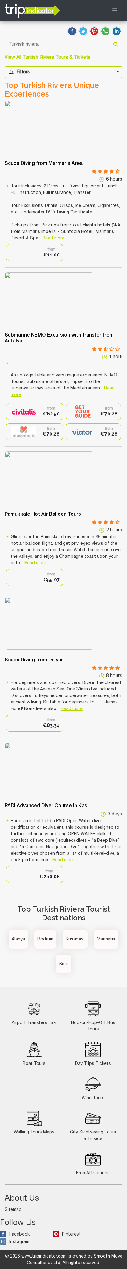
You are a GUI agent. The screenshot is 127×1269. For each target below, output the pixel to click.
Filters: (23, 72)
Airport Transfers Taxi (34, 1023)
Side (63, 964)
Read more (53, 238)
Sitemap (13, 1210)
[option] (34, 252)
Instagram (19, 1242)
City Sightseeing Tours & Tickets (93, 1135)
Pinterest (71, 1234)
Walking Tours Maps (34, 1132)
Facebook (19, 1234)
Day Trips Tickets (93, 1064)
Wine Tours (93, 1098)
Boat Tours (34, 1064)
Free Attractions (93, 1173)
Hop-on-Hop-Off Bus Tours (93, 1026)
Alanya (18, 939)
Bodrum (45, 939)
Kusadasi (75, 939)
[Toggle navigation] (115, 10)
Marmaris (106, 939)
